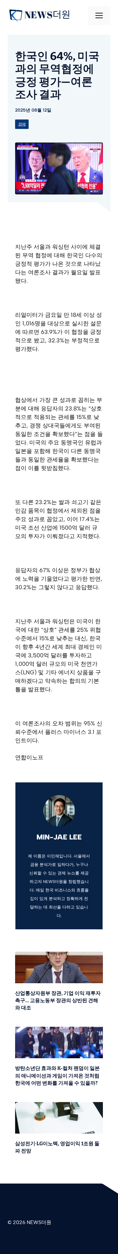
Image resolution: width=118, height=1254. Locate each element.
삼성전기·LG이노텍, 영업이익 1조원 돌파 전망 (57, 1147)
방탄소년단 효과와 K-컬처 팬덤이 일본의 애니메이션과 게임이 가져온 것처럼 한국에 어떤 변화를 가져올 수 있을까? (57, 1075)
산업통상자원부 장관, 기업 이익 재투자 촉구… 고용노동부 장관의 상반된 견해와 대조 (58, 1000)
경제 (22, 124)
